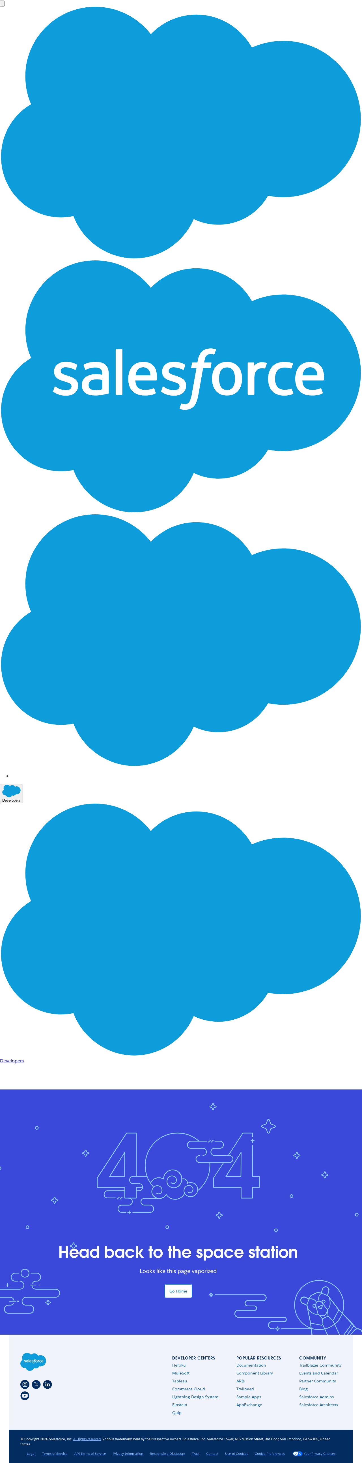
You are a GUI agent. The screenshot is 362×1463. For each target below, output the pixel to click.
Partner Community (317, 1381)
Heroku (179, 1365)
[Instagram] (24, 1384)
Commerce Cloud (188, 1388)
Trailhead (245, 1388)
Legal (31, 1453)
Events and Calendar (318, 1373)
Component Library (254, 1373)
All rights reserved (87, 1438)
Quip (177, 1412)
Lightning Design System (195, 1396)
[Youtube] (24, 1395)
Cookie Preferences (270, 1453)
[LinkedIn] (47, 1384)
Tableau (179, 1381)
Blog (303, 1388)
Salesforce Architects (318, 1404)
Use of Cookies (236, 1453)
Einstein (179, 1404)
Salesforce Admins (316, 1396)
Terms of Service (55, 1453)
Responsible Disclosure (167, 1453)
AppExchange (249, 1404)
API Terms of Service (90, 1453)
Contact (212, 1453)
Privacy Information (128, 1453)
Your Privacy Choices (319, 1453)
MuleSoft (180, 1373)
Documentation (251, 1365)
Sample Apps (248, 1396)
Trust (195, 1453)
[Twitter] (36, 1384)
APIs (240, 1381)
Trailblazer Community (320, 1365)
